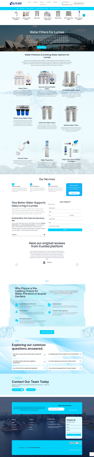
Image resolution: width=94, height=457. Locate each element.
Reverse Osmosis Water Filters (48, 18)
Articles (31, 429)
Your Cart (76, 8)
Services (42, 2)
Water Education (65, 8)
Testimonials (42, 4)
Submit (65, 229)
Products (35, 2)
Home (29, 2)
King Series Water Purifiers (26, 18)
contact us (14, 429)
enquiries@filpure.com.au (54, 424)
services (31, 424)
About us (14, 427)
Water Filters (37, 18)
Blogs (30, 427)
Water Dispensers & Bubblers (79, 18)
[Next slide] (77, 264)
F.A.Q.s (71, 8)
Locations (49, 2)
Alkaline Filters (58, 18)
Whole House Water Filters (68, 18)
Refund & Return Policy (75, 450)
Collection (14, 424)
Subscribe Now (73, 410)
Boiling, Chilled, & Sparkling (16, 18)
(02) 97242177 (51, 422)
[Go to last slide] (16, 264)
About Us (55, 2)
